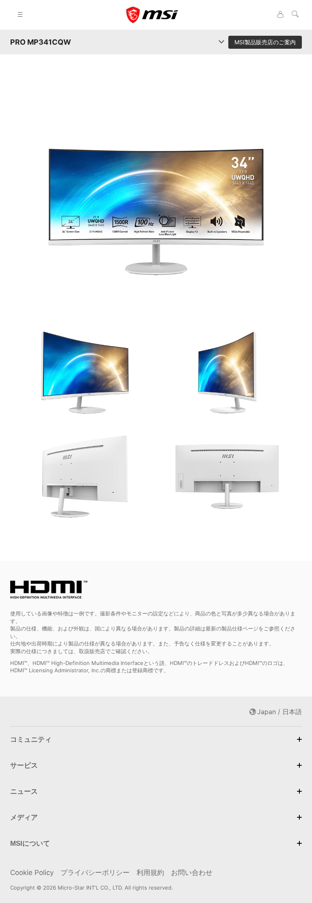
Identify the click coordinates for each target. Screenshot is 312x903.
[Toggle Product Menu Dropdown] (221, 42)
